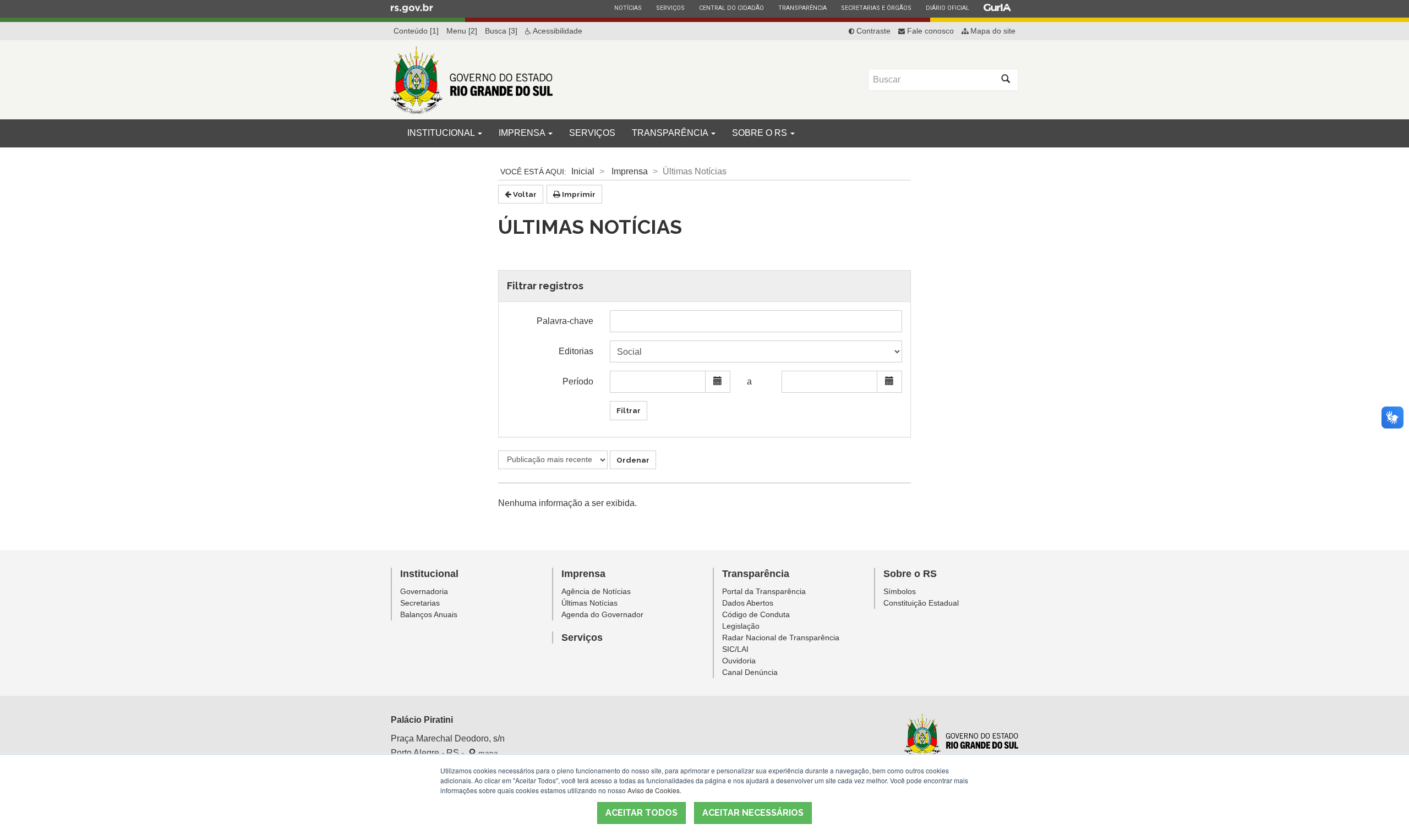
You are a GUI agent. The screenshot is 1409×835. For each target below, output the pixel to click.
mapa (487, 753)
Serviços (670, 8)
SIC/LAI (735, 649)
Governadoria (424, 591)
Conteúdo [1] (416, 30)
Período (577, 381)
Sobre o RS (760, 133)
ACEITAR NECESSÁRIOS (753, 812)
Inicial (582, 171)
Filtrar (628, 410)
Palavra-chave (565, 321)
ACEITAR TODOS (641, 812)
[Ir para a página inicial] (472, 80)
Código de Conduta (756, 614)
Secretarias (420, 602)
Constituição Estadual (921, 602)
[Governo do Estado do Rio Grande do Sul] (961, 737)
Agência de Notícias (596, 591)
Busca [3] (501, 30)
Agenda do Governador (602, 614)
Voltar (524, 194)
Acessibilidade (556, 30)
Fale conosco (929, 30)
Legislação (741, 626)
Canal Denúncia (750, 672)
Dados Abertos (747, 602)
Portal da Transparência (764, 591)
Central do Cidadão (731, 8)
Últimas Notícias (589, 602)
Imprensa (523, 133)
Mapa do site (991, 30)
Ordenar (632, 459)
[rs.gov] (412, 7)
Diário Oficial (947, 8)
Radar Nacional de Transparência (780, 637)
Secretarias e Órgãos (875, 8)
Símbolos (899, 591)
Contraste (872, 30)
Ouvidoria (739, 660)
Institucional (442, 133)
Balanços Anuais (428, 614)
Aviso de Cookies (653, 790)
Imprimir (578, 194)
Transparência (802, 8)
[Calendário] (717, 382)
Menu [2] (461, 30)
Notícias (628, 8)
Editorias (576, 351)
